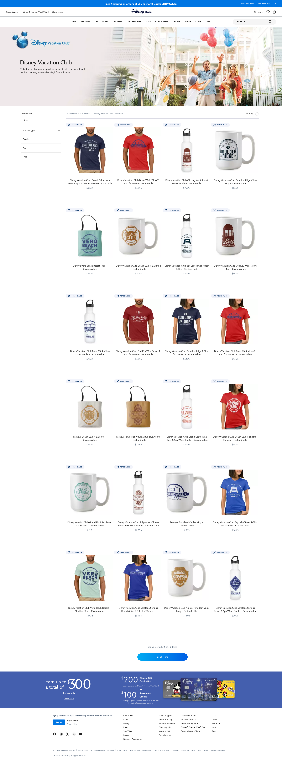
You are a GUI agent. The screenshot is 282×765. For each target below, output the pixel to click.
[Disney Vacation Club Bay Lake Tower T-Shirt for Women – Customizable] (235, 492)
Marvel (126, 735)
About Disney (203, 750)
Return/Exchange (167, 723)
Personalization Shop (190, 731)
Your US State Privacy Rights (140, 750)
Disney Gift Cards (188, 715)
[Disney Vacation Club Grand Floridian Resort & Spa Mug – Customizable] (90, 492)
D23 (213, 715)
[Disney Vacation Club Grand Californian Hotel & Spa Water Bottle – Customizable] (187, 406)
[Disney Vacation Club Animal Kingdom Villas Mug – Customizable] (187, 578)
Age (24, 148)
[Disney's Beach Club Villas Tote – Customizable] (90, 406)
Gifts (198, 21)
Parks (188, 21)
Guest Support (12, 12)
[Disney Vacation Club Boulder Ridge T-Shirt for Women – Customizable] (187, 321)
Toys (148, 21)
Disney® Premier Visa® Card (36, 12)
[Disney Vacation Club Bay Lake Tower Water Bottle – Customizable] (187, 235)
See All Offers (264, 3)
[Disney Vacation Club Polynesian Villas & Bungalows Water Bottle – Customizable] (138, 492)
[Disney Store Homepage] (141, 12)
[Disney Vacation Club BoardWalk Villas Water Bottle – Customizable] (90, 321)
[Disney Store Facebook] (54, 734)
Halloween (102, 21)
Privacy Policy (72, 724)
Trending (86, 21)
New (74, 21)
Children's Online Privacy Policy (183, 750)
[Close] (274, 5)
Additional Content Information (102, 750)
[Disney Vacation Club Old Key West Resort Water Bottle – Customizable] (187, 150)
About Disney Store (189, 723)
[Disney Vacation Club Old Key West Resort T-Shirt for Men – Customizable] (138, 321)
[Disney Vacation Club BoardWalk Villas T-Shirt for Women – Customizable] (235, 321)
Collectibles (162, 21)
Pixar (125, 727)
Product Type (29, 130)
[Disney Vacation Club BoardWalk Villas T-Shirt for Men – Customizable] (138, 150)
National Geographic (132, 739)
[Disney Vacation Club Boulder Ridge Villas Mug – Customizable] (235, 150)
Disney (126, 723)
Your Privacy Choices (161, 750)
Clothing (118, 21)
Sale (207, 21)
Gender (26, 139)
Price (25, 157)
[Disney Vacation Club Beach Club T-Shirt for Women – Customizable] (235, 406)
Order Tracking (165, 719)
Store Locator (58, 12)
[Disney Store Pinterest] (74, 734)
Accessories (134, 21)
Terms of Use (83, 750)
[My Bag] (274, 12)
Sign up (59, 722)
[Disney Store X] (67, 734)
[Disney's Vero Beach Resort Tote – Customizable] (90, 235)
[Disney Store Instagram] (61, 734)
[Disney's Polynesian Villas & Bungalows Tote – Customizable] (138, 406)
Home (177, 21)
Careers (215, 719)
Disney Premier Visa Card (193, 727)
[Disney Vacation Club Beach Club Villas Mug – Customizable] (138, 235)
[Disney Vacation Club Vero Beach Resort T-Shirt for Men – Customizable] (90, 578)
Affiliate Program (188, 719)
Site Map (216, 723)
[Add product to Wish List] (111, 125)
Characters (128, 715)
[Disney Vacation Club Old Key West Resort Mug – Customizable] (235, 235)
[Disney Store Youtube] (80, 734)
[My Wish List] (268, 12)
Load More (162, 657)
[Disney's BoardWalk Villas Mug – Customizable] (187, 492)
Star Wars (127, 731)
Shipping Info (165, 727)
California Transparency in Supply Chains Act (69, 755)
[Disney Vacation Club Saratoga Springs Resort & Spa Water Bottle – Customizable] (235, 578)
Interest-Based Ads (218, 750)
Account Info (165, 731)
